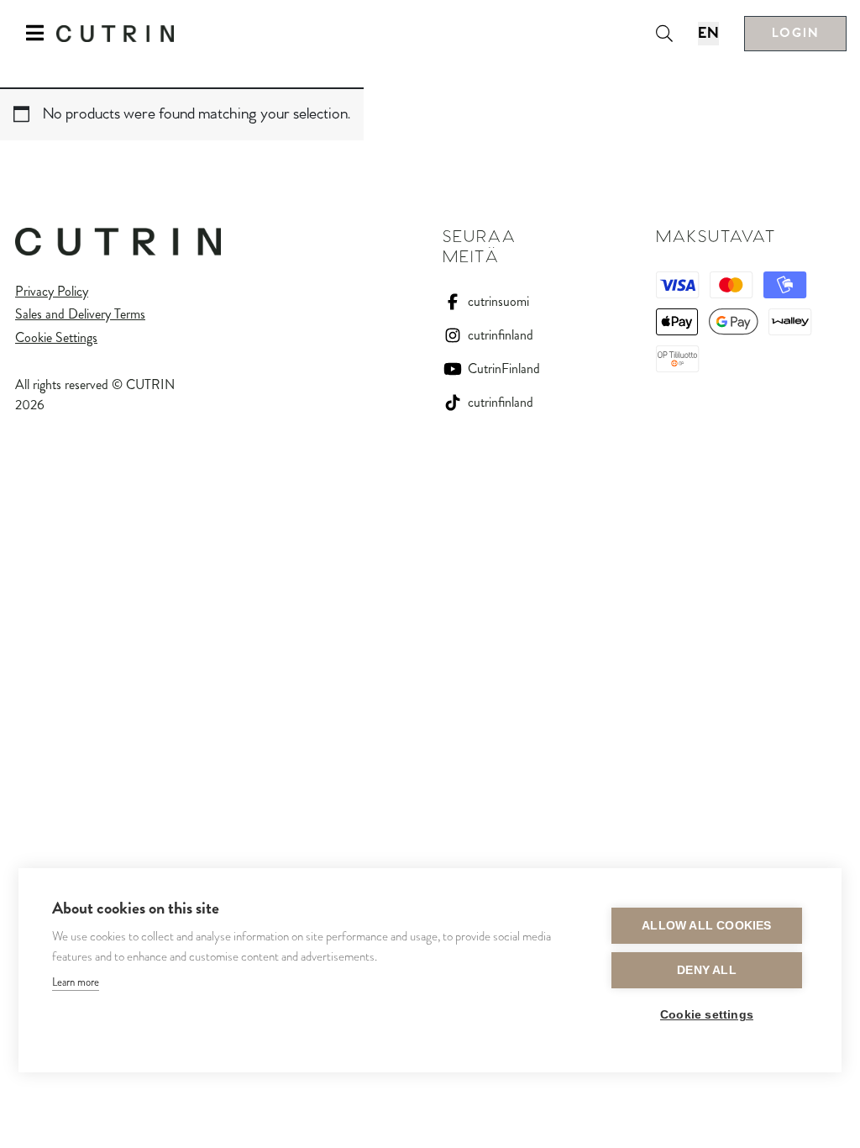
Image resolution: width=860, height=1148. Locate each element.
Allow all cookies (706, 925)
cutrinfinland (500, 335)
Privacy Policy (51, 291)
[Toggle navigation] (34, 34)
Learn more (75, 982)
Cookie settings (706, 1014)
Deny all (707, 970)
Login (795, 33)
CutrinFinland (504, 368)
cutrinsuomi (498, 301)
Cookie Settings (56, 337)
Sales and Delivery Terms (80, 314)
